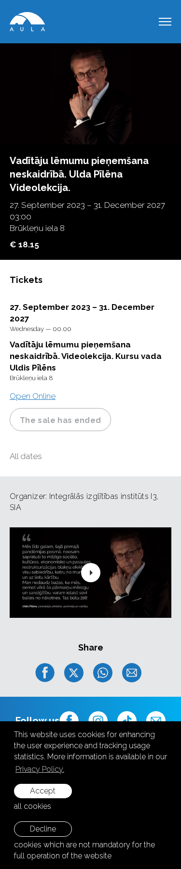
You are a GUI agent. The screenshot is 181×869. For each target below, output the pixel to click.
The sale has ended (60, 420)
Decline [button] (43, 828)
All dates (26, 456)
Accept (43, 790)
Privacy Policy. (39, 769)
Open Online (33, 396)
